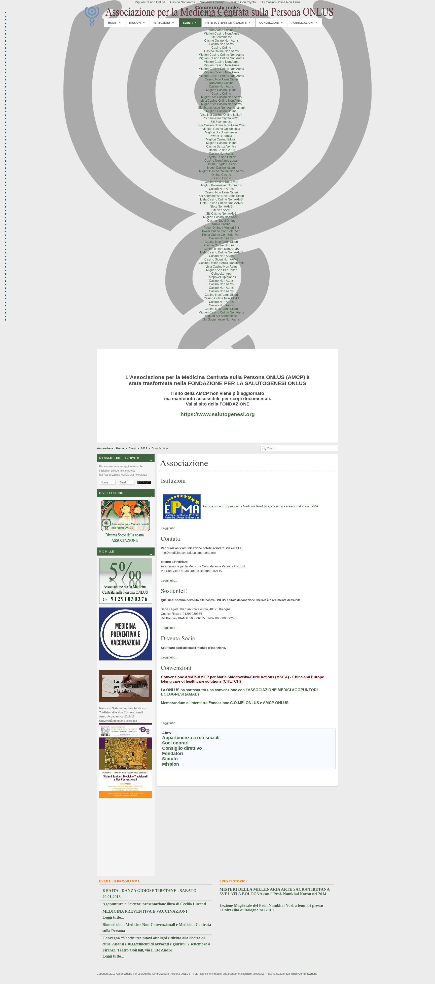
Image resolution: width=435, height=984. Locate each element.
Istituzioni (173, 480)
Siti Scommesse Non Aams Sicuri (221, 196)
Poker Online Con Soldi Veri (221, 231)
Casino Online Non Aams (221, 40)
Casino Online (221, 47)
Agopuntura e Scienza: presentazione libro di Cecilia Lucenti (154, 904)
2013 (144, 448)
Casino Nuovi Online (221, 220)
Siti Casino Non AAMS (221, 213)
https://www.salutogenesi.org (217, 414)
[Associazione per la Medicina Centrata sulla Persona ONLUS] (209, 17)
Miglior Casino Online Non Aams (221, 171)
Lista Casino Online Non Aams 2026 (221, 125)
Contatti (171, 538)
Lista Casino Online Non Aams (221, 100)
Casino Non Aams (221, 44)
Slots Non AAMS (221, 206)
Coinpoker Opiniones (221, 277)
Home (120, 448)
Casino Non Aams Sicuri (221, 79)
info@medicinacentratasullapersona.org (188, 553)
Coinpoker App (221, 273)
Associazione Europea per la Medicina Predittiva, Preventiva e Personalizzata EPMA (260, 506)
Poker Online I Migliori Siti (221, 227)
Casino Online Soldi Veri (221, 182)
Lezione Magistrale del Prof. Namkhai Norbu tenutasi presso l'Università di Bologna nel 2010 (271, 907)
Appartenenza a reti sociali (191, 737)
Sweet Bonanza (221, 136)
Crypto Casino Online (221, 157)
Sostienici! (174, 591)
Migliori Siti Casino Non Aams (221, 97)
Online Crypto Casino (221, 164)
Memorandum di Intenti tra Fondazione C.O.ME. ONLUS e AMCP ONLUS (224, 703)
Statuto (170, 758)
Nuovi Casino (221, 224)
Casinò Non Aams (221, 189)
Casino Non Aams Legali (221, 160)
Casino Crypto (221, 178)
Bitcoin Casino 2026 (221, 150)
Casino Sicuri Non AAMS (221, 259)
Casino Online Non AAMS (221, 298)
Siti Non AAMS (221, 210)
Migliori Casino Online (221, 90)
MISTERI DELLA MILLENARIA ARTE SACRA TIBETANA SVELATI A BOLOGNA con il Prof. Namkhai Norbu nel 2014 (275, 891)
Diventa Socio (178, 638)
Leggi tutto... (169, 528)
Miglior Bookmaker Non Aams (221, 185)
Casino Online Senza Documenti (221, 263)
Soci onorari (175, 742)
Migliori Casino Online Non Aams (221, 54)
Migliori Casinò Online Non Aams (221, 312)
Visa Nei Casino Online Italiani (221, 115)
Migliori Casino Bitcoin (221, 139)
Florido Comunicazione (303, 973)
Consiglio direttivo (182, 748)
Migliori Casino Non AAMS (221, 217)
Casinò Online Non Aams (221, 245)
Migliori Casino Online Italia (221, 129)
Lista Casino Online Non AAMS (221, 199)
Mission (170, 764)
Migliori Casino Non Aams (221, 33)
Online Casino (221, 175)
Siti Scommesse (221, 37)
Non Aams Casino (221, 30)
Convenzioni (176, 667)
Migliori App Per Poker (221, 270)
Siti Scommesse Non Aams (221, 319)
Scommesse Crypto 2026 (221, 118)
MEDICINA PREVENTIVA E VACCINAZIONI (144, 911)
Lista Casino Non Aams (221, 266)
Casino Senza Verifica (221, 146)
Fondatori (172, 753)
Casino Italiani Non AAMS (221, 249)
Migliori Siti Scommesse (221, 132)
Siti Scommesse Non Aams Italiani (221, 107)
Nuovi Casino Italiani (221, 167)
